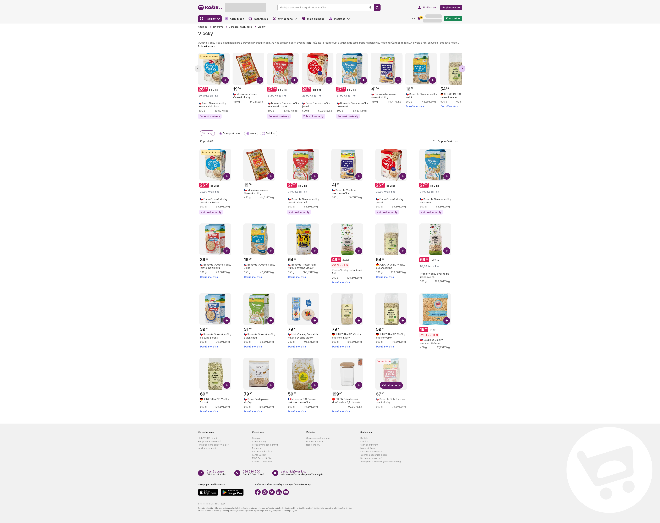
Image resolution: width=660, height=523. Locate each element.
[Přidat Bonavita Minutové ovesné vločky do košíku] (398, 80)
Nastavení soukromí (371, 458)
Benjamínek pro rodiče (210, 441)
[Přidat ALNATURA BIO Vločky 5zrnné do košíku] (226, 385)
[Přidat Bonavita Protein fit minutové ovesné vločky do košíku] (314, 250)
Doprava (256, 438)
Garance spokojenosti (318, 438)
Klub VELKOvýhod (207, 438)
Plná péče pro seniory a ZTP (213, 444)
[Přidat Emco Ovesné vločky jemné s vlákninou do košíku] (225, 80)
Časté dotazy (259, 441)
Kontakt (364, 438)
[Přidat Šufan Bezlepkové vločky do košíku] (270, 385)
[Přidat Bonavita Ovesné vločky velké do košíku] (432, 80)
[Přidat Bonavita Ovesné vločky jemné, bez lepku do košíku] (226, 250)
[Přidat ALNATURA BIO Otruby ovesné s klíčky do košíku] (358, 320)
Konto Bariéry (259, 454)
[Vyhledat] (377, 7)
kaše (308, 42)
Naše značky (313, 444)
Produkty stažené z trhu (265, 444)
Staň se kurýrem (369, 444)
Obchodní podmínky (371, 451)
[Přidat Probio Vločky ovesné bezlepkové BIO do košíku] (446, 250)
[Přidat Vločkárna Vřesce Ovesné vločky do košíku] (259, 80)
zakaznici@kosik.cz (293, 471)
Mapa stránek (367, 448)
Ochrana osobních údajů (373, 454)
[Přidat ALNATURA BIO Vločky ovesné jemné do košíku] (402, 250)
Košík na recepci (207, 448)
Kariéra (364, 441)
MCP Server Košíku (262, 458)
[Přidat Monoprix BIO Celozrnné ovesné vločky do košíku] (314, 385)
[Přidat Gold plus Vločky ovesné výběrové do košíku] (446, 320)
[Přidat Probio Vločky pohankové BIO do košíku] (358, 250)
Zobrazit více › (206, 46)
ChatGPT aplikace (262, 461)
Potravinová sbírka (262, 451)
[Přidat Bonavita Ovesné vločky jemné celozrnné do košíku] (294, 80)
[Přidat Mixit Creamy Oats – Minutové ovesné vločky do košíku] (314, 320)
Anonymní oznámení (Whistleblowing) (380, 461)
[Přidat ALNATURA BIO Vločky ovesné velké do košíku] (402, 320)
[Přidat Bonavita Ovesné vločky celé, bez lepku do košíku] (226, 320)
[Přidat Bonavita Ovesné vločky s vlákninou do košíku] (270, 320)
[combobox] (445, 141)
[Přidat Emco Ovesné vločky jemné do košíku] (329, 80)
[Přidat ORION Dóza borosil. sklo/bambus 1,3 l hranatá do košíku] (358, 385)
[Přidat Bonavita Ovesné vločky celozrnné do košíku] (363, 80)
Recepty (256, 448)
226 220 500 (251, 471)
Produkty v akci (314, 441)
